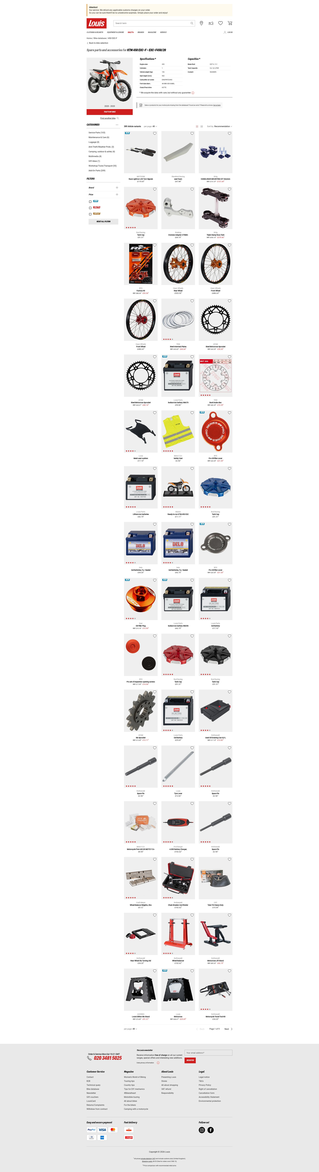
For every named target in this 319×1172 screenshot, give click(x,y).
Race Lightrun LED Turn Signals (141, 179)
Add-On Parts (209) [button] (97, 170)
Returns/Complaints (95, 1105)
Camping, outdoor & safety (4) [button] (102, 151)
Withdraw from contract (97, 1109)
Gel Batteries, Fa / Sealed (140, 570)
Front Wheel (215, 291)
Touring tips (129, 1081)
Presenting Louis (168, 1077)
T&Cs (201, 1081)
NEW (96, 201)
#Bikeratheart (130, 1093)
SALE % (97, 207)
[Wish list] (220, 23)
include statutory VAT (148, 1159)
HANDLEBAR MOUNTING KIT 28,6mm (215, 179)
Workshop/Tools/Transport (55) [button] (103, 166)
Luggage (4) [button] (94, 142)
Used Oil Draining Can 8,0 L (215, 738)
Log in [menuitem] (229, 32)
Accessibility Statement (209, 1097)
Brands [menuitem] (141, 32)
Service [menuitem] (163, 32)
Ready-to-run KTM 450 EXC (178, 514)
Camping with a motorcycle (136, 1109)
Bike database (93, 1089)
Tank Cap (140, 235)
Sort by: (210, 126)
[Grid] (197, 126)
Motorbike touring (132, 1097)
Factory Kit (141, 291)
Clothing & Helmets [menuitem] (95, 32)
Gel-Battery (215, 626)
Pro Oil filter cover (215, 458)
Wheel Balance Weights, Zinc (141, 905)
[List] (201, 126)
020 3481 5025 (107, 1058)
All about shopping (169, 1085)
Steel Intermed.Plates (178, 347)
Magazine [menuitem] (152, 32)
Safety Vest (178, 458)
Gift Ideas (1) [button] (94, 161)
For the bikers (130, 1105)
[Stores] (201, 23)
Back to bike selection (98, 43)
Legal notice (204, 1077)
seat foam (178, 179)
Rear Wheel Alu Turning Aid (140, 961)
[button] (192, 23)
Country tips (129, 1085)
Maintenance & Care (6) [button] (99, 137)
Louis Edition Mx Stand (141, 1017)
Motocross (178, 1017)
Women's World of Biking (135, 1077)
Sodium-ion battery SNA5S (178, 626)
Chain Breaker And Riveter (178, 905)
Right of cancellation (208, 1089)
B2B (88, 1081)
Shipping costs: (147, 1161)
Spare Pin (140, 793)
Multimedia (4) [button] (95, 156)
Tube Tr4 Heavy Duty (215, 905)
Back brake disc (215, 403)
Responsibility (167, 1093)
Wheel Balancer (178, 961)
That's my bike (110, 112)
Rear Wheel (178, 291)
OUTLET (97, 214)
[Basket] (229, 23)
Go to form (217, 105)
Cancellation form (206, 1093)
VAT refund (166, 1089)
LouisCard (91, 1101)
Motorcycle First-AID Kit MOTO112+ (141, 849)
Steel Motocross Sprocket (215, 347)
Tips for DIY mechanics (134, 1089)
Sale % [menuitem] (131, 32)
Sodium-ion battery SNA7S (178, 403)
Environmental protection (210, 1101)
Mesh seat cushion (141, 458)
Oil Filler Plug (141, 626)
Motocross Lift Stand (215, 961)
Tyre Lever (178, 793)
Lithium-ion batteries (141, 514)
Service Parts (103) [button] (97, 132)
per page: (148, 126)
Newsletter (91, 1093)
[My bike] (210, 23)
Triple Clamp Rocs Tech (215, 235)
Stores (164, 1081)
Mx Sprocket (141, 738)
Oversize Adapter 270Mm (178, 235)
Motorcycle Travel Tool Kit (215, 1017)
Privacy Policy (205, 1085)
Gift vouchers (92, 1097)
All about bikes (130, 1101)
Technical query (93, 1085)
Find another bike (108, 118)
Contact (90, 1077)
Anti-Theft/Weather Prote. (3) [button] (101, 147)
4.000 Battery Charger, (178, 849)
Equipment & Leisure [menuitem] (115, 32)
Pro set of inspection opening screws (141, 682)
